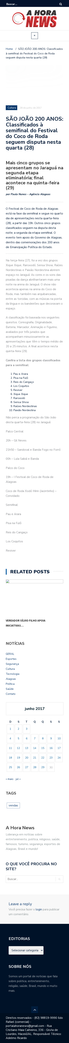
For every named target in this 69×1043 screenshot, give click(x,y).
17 (59, 748)
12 (18, 748)
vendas (13, 805)
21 (34, 758)
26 (18, 767)
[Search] (61, 4)
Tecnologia (12, 674)
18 (10, 758)
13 (26, 748)
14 (34, 748)
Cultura (10, 669)
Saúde (10, 689)
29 (42, 767)
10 (59, 738)
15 (42, 748)
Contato (11, 694)
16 (51, 748)
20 (26, 758)
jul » (18, 779)
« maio (9, 779)
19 (18, 758)
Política (10, 684)
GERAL (10, 654)
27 (26, 767)
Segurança (12, 664)
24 (59, 758)
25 (10, 767)
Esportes (11, 659)
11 (10, 748)
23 (51, 758)
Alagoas (11, 679)
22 (42, 758)
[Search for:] (18, 4)
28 (34, 767)
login (39, 909)
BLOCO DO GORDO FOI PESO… (25, 620)
